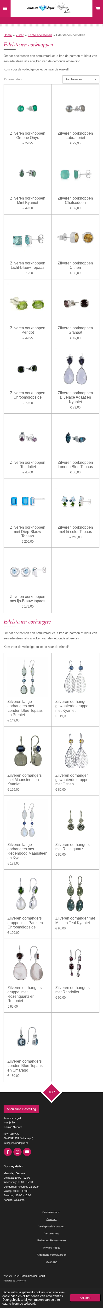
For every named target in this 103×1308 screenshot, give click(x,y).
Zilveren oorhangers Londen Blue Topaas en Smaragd (25, 1065)
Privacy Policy (51, 1247)
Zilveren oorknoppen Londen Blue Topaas (75, 464)
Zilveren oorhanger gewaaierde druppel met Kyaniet (72, 705)
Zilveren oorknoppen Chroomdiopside (27, 395)
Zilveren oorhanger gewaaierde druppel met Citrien (72, 779)
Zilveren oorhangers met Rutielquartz (72, 847)
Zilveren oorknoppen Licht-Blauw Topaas (27, 265)
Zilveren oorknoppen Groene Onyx (27, 135)
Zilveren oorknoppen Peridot (27, 330)
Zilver (19, 35)
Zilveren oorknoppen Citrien (75, 265)
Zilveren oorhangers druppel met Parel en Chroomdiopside (25, 922)
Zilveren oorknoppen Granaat (75, 330)
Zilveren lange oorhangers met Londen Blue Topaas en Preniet (25, 708)
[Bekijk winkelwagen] (97, 8)
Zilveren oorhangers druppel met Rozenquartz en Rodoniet (24, 994)
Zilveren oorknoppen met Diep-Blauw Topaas (27, 531)
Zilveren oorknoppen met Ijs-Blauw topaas (27, 599)
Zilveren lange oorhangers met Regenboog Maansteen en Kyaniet (27, 851)
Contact (51, 1219)
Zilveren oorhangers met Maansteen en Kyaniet (24, 779)
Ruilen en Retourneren (51, 1240)
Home (8, 35)
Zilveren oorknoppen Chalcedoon (75, 200)
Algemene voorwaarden (52, 1254)
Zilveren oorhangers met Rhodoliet (72, 990)
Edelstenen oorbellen (70, 35)
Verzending (52, 1233)
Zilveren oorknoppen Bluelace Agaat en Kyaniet (75, 397)
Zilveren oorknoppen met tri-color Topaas (75, 529)
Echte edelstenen (40, 35)
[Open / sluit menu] (5, 8)
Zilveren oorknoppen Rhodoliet (27, 464)
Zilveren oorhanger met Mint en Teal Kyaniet (75, 920)
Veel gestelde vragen (51, 1226)
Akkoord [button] (85, 1297)
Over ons (51, 1261)
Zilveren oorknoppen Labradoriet (75, 135)
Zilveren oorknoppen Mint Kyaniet (27, 200)
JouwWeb (21, 1281)
